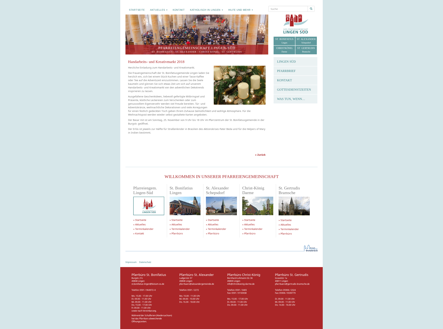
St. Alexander (186, 52)
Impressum (131, 262)
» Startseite (139, 220)
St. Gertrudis (232, 52)
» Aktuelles (139, 224)
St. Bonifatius (162, 52)
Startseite (137, 9)
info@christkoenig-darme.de (241, 283)
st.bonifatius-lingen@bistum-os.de (148, 283)
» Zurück (260, 154)
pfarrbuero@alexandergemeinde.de (196, 283)
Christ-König (209, 52)
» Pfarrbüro (176, 233)
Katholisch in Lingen (205, 9)
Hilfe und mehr (239, 9)
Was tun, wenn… (291, 99)
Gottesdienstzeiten (294, 89)
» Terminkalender (143, 229)
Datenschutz (145, 262)
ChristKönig (284, 50)
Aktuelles (158, 9)
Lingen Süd (286, 61)
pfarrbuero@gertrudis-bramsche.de (292, 283)
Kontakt (179, 9)
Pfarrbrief (286, 71)
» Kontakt (138, 233)
